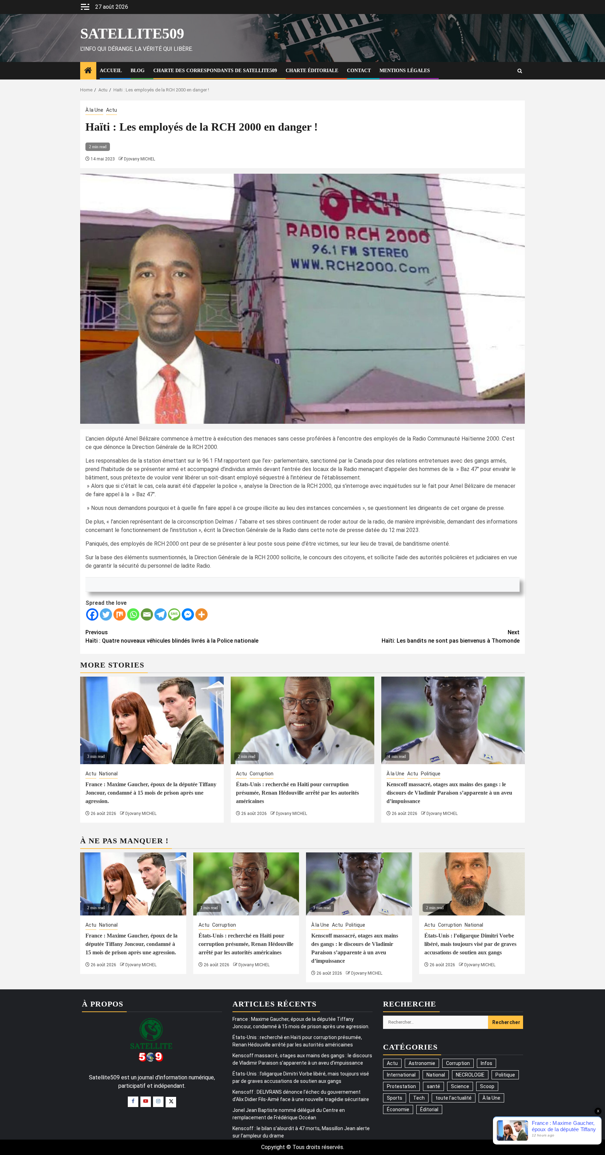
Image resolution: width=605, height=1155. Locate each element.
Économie (398, 1109)
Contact (359, 70)
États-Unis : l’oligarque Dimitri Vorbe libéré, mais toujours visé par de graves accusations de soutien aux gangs (470, 944)
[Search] (519, 71)
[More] (201, 614)
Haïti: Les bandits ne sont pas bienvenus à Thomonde (451, 636)
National (108, 773)
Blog (138, 70)
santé (433, 1086)
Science (460, 1086)
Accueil (111, 70)
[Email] (147, 614)
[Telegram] (160, 614)
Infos (486, 1063)
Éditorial (429, 1109)
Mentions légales (405, 70)
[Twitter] (106, 614)
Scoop (487, 1086)
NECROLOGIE (470, 1075)
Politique (430, 773)
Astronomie (422, 1063)
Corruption (261, 773)
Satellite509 (132, 34)
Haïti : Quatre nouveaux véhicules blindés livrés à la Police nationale (171, 636)
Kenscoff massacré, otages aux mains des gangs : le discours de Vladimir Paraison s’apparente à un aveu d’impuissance (449, 792)
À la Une (94, 110)
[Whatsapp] (133, 614)
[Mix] (119, 614)
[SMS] (174, 614)
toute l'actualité (454, 1098)
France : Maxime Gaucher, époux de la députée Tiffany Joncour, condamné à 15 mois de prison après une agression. (150, 792)
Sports (394, 1098)
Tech (419, 1098)
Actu (111, 110)
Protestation (401, 1086)
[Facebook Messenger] (188, 614)
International (401, 1075)
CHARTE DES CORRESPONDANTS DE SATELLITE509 (215, 70)
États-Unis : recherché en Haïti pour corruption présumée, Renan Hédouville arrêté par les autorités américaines (297, 792)
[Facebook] (92, 614)
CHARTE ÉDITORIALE (312, 70)
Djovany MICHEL (139, 159)
